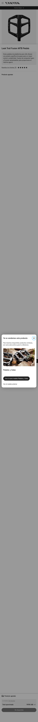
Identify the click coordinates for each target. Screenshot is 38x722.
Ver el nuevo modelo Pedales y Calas (16, 378)
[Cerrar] (34, 338)
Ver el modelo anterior (10, 384)
